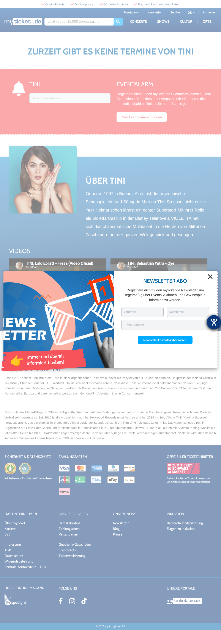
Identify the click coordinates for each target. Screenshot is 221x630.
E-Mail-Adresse (134, 325)
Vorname (130, 312)
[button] (165, 340)
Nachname (176, 312)
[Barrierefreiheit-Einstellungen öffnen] (214, 322)
